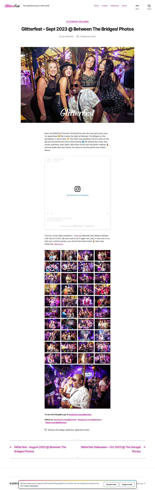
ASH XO (77, 235)
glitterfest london (82, 430)
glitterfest (70, 430)
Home (96, 6)
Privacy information (31, 486)
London (105, 6)
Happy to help (127, 484)
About (124, 6)
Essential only (111, 484)
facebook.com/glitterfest (80, 414)
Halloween (115, 6)
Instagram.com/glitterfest (89, 419)
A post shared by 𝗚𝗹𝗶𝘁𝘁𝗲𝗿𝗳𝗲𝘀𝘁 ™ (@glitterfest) (77, 226)
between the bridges (56, 430)
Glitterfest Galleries (77, 22)
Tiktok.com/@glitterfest (55, 422)
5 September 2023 (88, 36)
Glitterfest (69, 36)
